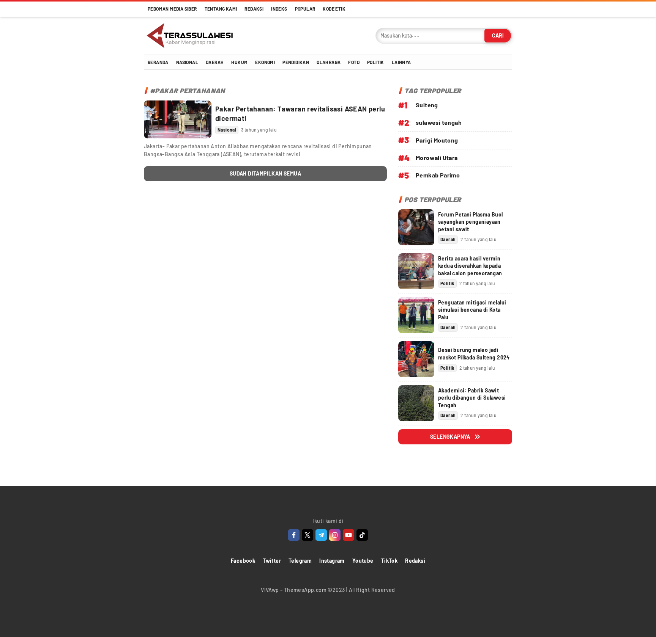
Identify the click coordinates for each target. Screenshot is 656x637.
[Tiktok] (362, 535)
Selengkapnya (450, 436)
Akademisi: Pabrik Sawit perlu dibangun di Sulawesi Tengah (472, 397)
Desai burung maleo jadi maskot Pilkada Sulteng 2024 (474, 354)
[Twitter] (307, 535)
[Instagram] (335, 535)
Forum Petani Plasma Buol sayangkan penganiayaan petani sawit (470, 221)
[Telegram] (321, 535)
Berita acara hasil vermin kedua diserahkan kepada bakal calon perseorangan (470, 265)
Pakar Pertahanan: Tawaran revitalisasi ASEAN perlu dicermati (300, 113)
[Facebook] (294, 535)
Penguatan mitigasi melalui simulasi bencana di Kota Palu (472, 309)
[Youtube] (348, 535)
